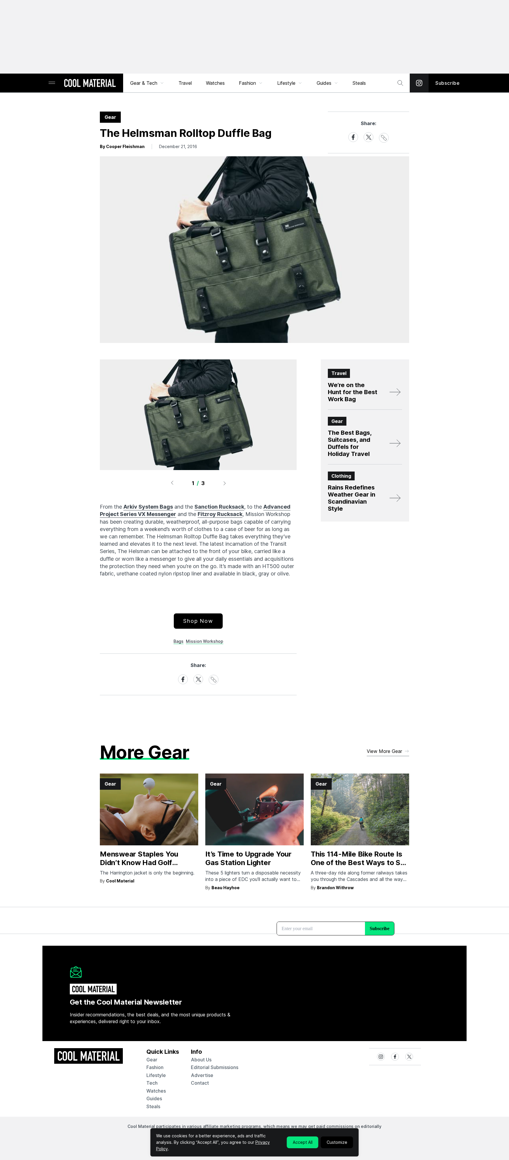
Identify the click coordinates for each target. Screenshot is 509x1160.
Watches (215, 83)
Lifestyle (286, 83)
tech (152, 1083)
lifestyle (156, 1075)
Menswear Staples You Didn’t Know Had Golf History (139, 862)
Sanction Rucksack (219, 507)
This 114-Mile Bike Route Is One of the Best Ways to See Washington (360, 862)
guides (154, 1098)
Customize (337, 1142)
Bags (178, 641)
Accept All (303, 1142)
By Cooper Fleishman (122, 146)
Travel (185, 83)
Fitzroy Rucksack (220, 514)
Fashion (247, 83)
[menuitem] (147, 83)
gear (151, 1060)
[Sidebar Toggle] (52, 83)
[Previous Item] (172, 483)
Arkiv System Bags (148, 507)
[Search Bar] (400, 83)
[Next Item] (225, 483)
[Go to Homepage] (89, 84)
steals (359, 83)
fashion (154, 1067)
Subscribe (447, 83)
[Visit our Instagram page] (419, 83)
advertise (202, 1075)
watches (156, 1091)
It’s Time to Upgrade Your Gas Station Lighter (248, 858)
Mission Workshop (204, 641)
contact (200, 1083)
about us (201, 1060)
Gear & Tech (143, 83)
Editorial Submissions (214, 1067)
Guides (324, 83)
